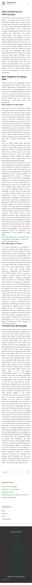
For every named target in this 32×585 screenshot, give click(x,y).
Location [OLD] (16, 568)
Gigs (16, 555)
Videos (17, 537)
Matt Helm (11, 3)
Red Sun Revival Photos (17, 549)
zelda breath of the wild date (10, 489)
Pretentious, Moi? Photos (17, 546)
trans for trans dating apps (10, 241)
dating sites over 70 (8, 492)
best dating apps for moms (10, 237)
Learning (4, 513)
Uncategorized (6, 519)
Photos (17, 542)
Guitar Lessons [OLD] (16, 557)
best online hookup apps (9, 486)
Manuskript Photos (17, 551)
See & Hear (16, 535)
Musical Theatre (16, 553)
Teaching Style (16, 562)
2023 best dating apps (9, 497)
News (3, 516)
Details (17, 560)
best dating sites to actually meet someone (15, 495)
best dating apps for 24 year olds (18, 239)
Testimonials (17, 566)
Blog (3, 511)
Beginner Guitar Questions (17, 564)
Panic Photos (17, 544)
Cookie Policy (5, 579)
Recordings (16, 540)
